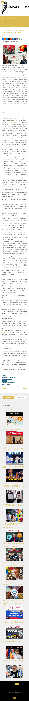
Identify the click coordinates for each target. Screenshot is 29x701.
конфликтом (14, 122)
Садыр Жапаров (6, 384)
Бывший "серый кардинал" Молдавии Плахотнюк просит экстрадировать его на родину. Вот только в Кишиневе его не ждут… (14, 564)
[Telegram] (21, 39)
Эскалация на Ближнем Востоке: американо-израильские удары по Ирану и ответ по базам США (14, 409)
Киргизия (4, 380)
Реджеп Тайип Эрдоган (8, 377)
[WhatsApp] (19, 39)
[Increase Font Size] (18, 683)
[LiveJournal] (15, 39)
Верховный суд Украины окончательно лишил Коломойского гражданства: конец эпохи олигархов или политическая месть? (14, 662)
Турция (4, 375)
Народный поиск (8, 397)
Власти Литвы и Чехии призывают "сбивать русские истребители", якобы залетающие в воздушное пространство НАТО (13, 545)
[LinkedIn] (13, 39)
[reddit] (11, 39)
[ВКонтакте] (3, 39)
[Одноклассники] (5, 39)
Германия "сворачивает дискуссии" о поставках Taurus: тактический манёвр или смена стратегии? (13, 622)
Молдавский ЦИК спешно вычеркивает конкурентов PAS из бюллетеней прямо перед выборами (14, 506)
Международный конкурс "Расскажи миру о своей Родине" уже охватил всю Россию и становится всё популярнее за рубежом (13, 583)
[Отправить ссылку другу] (26, 38)
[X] (9, 39)
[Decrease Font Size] (16, 683)
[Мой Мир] (7, 39)
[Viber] (17, 39)
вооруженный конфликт (8, 382)
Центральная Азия (7, 379)
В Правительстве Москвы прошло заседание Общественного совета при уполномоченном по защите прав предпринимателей (14, 428)
